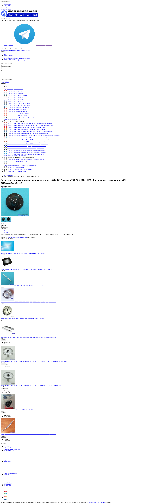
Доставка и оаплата (8, 451)
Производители (7, 471)
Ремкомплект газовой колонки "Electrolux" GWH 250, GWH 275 (17, 409)
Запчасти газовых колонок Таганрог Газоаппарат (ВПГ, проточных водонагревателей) (30, 131)
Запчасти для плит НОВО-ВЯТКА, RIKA (19, 109)
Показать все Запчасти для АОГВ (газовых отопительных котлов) (20, 165)
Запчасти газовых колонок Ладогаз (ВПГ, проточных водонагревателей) (26, 127)
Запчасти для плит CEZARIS (15, 99)
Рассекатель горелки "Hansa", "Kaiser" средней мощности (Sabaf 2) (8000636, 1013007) (22, 318)
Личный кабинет (8, 483)
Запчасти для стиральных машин (12, 59)
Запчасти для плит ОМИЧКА (16, 97)
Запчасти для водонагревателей (12, 56)
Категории (3, 83)
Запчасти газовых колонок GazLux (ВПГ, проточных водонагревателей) (26, 129)
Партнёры (6, 474)
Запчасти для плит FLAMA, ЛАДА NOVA (19, 105)
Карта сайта (7, 462)
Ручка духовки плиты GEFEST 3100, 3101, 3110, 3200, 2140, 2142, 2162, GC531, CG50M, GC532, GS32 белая (28, 434)
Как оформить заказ (9, 450)
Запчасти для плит (8, 55)
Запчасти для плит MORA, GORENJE (18, 111)
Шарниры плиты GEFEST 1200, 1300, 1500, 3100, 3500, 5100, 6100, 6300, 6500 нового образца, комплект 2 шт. (28, 337)
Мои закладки (7, 485)
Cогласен (108, 502)
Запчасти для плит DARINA (15, 91)
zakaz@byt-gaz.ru (8, 45)
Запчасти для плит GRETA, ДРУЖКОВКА (19, 107)
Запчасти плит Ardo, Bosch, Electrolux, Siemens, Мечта (22, 117)
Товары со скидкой (8, 475)
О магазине (6, 446)
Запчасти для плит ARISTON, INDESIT (18, 113)
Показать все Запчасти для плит (12, 119)
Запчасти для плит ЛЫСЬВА (15, 93)
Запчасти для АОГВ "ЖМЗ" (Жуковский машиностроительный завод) (26, 159)
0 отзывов (3, 187)
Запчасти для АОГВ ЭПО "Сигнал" (17, 161)
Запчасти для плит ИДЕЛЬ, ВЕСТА (17, 95)
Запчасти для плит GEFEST (15, 89)
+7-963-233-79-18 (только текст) (44, 45)
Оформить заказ (5, 82)
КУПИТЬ (3, 228)
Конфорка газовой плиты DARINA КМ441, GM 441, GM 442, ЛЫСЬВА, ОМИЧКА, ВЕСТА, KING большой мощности (31, 385)
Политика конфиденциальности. (97, 502)
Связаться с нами (8, 458)
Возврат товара (7, 461)
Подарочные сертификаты (10, 473)
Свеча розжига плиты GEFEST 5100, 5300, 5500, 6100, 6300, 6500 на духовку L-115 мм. (23, 285)
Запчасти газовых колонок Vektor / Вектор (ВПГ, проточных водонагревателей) (28, 139)
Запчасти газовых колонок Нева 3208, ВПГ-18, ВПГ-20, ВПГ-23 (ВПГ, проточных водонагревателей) (34, 135)
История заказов (8, 484)
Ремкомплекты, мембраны (15, 163)
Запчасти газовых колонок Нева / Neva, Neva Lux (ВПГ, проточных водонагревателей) (30, 123)
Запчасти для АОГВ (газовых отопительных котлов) (17, 58)
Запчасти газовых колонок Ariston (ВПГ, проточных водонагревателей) (26, 141)
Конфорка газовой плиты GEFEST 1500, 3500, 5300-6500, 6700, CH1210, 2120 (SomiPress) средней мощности (28, 302)
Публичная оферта (8, 447)
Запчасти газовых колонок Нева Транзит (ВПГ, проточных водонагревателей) (28, 133)
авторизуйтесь (11, 237)
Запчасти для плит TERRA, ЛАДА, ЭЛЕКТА (20, 103)
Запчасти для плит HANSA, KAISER (17, 115)
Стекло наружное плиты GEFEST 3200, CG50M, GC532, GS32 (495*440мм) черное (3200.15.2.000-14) (26, 269)
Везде (5, 54)
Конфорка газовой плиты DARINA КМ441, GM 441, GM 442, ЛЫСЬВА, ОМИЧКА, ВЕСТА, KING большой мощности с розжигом (34, 361)
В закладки (7, 342)
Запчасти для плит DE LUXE (15, 101)
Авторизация (7, 4)
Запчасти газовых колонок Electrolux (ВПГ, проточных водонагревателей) (27, 146)
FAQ (5, 460)
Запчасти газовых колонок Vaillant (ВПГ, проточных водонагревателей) (26, 150)
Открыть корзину (5, 80)
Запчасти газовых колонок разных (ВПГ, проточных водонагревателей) (26, 154)
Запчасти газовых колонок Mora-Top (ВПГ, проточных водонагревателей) (27, 152)
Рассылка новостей (8, 487)
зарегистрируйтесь (22, 237)
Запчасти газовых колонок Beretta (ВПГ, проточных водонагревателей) (26, 148)
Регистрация (7, 5)
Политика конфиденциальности (12, 449)
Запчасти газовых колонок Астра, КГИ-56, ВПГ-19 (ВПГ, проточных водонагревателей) (30, 125)
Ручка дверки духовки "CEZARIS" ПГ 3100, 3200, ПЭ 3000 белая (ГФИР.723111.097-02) (23, 253)
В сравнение (7, 343)
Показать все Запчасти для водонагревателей (15, 155)
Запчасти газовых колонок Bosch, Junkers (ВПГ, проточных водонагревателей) (28, 144)
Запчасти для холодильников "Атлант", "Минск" (16, 60)
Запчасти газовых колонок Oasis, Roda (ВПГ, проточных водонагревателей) (27, 137)
